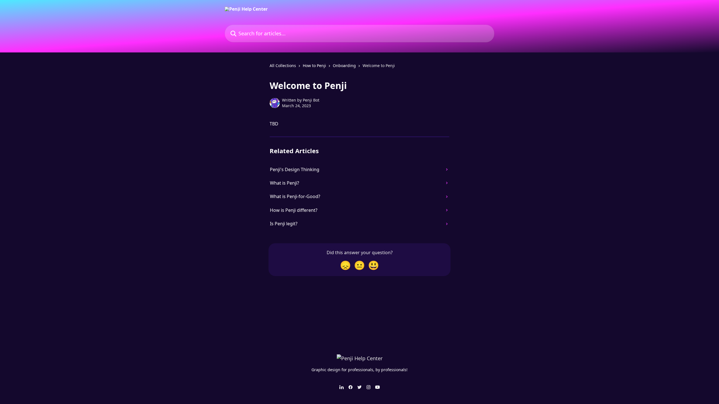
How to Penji (314, 65)
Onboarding (344, 65)
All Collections (283, 65)
